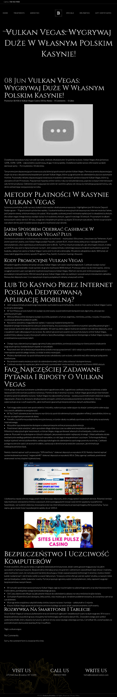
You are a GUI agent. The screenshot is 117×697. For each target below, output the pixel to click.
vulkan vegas (13, 216)
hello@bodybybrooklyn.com (96, 675)
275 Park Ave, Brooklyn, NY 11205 (21, 675)
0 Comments (59, 100)
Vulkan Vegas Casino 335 (33, 100)
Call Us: (12, 2)
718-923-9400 (59, 675)
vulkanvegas (15, 629)
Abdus (49, 100)
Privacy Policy (75, 695)
